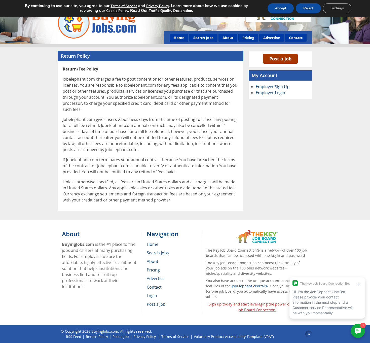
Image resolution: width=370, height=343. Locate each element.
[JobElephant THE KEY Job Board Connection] (256, 232)
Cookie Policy (117, 10)
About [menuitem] (152, 261)
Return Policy (97, 336)
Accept (280, 8)
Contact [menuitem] (154, 287)
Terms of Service (175, 336)
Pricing (248, 37)
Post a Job (280, 59)
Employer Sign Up (272, 86)
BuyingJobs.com (104, 331)
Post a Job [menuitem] (156, 304)
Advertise (271, 37)
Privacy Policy (145, 336)
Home (179, 37)
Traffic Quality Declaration (170, 10)
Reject (308, 8)
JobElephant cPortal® (250, 286)
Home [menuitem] (152, 244)
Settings (337, 8)
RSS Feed (73, 336)
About (228, 37)
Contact (296, 37)
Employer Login (270, 92)
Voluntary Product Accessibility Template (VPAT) (234, 336)
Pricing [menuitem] (153, 270)
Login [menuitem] (152, 295)
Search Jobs (203, 37)
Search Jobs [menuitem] (158, 253)
